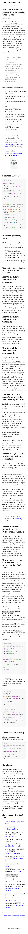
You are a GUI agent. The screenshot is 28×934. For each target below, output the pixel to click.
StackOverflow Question (13, 846)
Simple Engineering (11, 2)
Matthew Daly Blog (11, 836)
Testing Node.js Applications (12, 5)
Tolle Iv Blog (17, 871)
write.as (18, 928)
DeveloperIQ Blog (11, 879)
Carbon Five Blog (11, 900)
